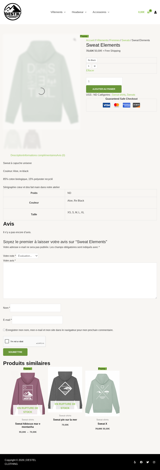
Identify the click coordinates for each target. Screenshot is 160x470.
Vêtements (56, 12)
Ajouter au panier (103, 89)
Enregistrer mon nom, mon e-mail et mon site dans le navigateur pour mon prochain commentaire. (59, 330)
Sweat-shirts (119, 94)
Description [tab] (17, 155)
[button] (64, 12)
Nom (6, 308)
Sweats (126, 40)
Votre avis (9, 260)
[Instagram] (154, 462)
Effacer (90, 70)
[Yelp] (135, 462)
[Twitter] (147, 462)
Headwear (77, 12)
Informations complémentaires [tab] (40, 155)
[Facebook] (141, 462)
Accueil (90, 40)
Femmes (115, 40)
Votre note (9, 256)
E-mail (7, 320)
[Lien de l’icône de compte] (155, 12)
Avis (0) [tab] (61, 155)
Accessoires (99, 12)
